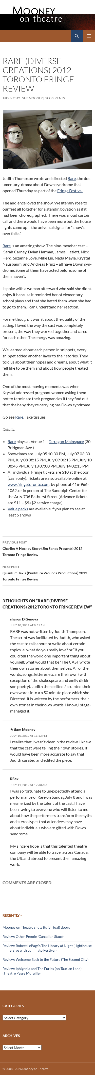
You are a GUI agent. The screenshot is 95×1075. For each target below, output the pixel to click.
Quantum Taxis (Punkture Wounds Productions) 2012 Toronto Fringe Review (45, 573)
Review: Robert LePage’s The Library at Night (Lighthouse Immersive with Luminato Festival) (47, 947)
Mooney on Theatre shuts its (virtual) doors (36, 927)
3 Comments (55, 98)
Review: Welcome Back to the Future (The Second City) (45, 959)
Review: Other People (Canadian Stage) (33, 936)
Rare (72, 178)
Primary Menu (89, 36)
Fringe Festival (70, 190)
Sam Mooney (32, 98)
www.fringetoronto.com (28, 484)
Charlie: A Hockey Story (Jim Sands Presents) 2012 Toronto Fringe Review (42, 548)
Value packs (18, 508)
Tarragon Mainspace (66, 441)
